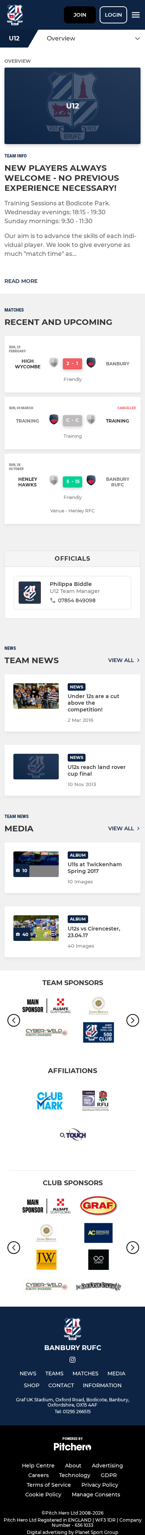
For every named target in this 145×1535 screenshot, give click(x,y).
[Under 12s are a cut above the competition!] (36, 696)
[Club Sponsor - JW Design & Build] (46, 1260)
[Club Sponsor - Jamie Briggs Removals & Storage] (98, 1007)
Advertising (107, 1465)
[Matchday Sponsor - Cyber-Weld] (46, 1033)
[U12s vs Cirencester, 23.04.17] (36, 928)
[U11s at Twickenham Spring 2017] (36, 864)
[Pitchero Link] (72, 1448)
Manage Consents (96, 1494)
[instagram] (72, 1361)
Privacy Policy (99, 1485)
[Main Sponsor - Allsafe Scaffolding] (46, 1007)
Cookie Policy (43, 1494)
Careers (38, 1475)
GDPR (109, 1475)
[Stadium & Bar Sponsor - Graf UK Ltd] (98, 1207)
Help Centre (38, 1465)
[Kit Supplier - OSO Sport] (98, 1260)
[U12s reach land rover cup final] (36, 766)
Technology (74, 1475)
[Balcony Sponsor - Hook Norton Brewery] (98, 1287)
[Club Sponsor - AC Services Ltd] (98, 1234)
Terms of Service (49, 1485)
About (73, 1465)
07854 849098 (77, 600)
